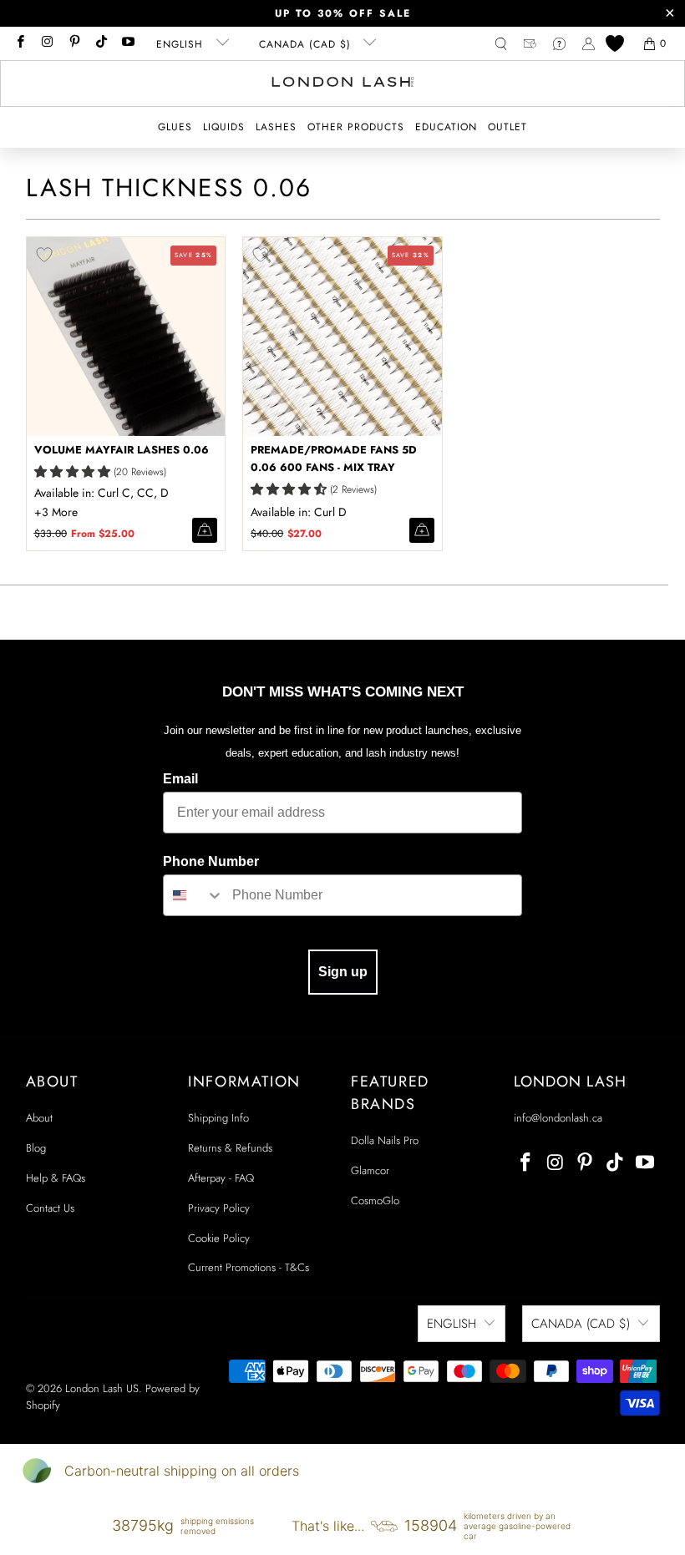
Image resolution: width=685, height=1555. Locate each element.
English (181, 44)
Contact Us (50, 1208)
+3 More (56, 511)
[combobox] (194, 895)
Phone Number (211, 861)
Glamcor (370, 1170)
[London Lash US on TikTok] (101, 43)
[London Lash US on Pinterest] (74, 43)
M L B (58, 511)
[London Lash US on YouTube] (127, 43)
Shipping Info (218, 1118)
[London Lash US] (343, 83)
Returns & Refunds (230, 1148)
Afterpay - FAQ (221, 1178)
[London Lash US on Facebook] (20, 43)
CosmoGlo (375, 1200)
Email (180, 779)
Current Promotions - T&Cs (248, 1267)
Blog (36, 1148)
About (39, 1118)
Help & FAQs (55, 1178)
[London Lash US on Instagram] (46, 43)
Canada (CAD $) (307, 44)
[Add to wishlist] (44, 254)
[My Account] (588, 44)
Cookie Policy (219, 1238)
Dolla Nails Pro (385, 1140)
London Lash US (102, 1388)
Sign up (343, 972)
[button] (175, 127)
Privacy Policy (219, 1208)
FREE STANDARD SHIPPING (342, 13)
